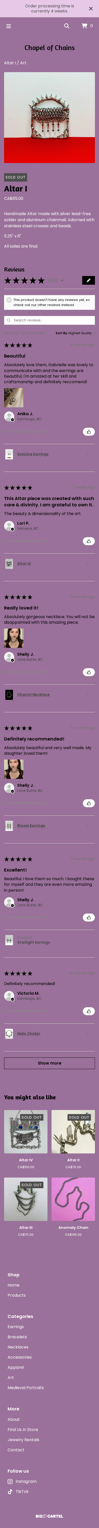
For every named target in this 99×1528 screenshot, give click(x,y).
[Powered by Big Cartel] (49, 1516)
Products (17, 1295)
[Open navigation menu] (8, 26)
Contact (16, 1450)
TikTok (22, 1491)
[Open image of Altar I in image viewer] (49, 117)
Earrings (16, 1327)
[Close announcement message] (91, 9)
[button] (62, 280)
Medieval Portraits (26, 1388)
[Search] (66, 26)
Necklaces (18, 1347)
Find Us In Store (23, 1430)
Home (14, 1285)
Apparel (16, 1367)
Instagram (26, 1481)
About (14, 1419)
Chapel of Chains (50, 47)
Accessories (20, 1357)
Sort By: (62, 333)
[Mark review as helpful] (89, 432)
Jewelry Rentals (23, 1440)
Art (23, 63)
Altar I (10, 63)
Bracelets (17, 1337)
